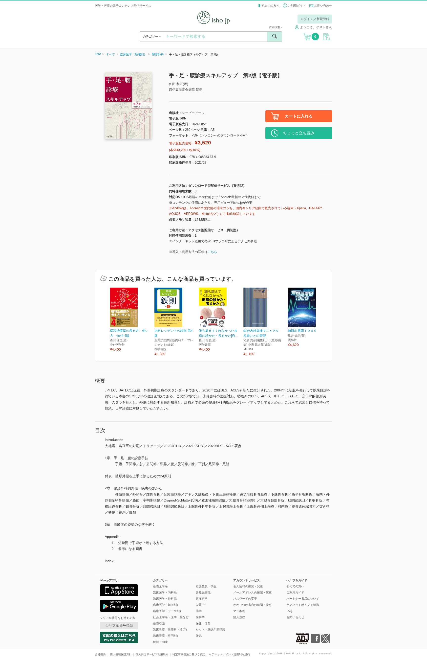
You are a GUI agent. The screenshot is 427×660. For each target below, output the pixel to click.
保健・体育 (203, 623)
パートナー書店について (302, 598)
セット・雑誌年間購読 (210, 629)
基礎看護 (159, 623)
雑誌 (199, 635)
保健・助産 (160, 642)
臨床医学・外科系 (165, 598)
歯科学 (200, 617)
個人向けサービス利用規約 (152, 654)
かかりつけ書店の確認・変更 (252, 605)
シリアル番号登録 (119, 626)
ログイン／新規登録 (314, 19)
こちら (212, 252)
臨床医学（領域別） (133, 54)
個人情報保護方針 (121, 654)
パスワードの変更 (245, 598)
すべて (110, 54)
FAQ (289, 611)
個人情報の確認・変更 (248, 586)
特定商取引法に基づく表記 (188, 654)
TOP (98, 54)
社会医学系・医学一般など (171, 617)
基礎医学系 (160, 586)
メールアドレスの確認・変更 (252, 592)
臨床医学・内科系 (165, 592)
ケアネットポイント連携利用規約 (229, 654)
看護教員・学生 (206, 586)
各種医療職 (203, 592)
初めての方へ (270, 5)
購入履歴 (239, 617)
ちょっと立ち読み (299, 133)
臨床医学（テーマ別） (168, 611)
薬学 (199, 611)
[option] (132, 320)
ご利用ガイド (297, 5)
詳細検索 (275, 27)
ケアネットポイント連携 (302, 605)
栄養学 (200, 605)
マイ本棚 (239, 611)
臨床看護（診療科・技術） (171, 629)
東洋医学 (202, 598)
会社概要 (100, 654)
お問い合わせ (323, 5)
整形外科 (158, 54)
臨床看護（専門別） (166, 635)
